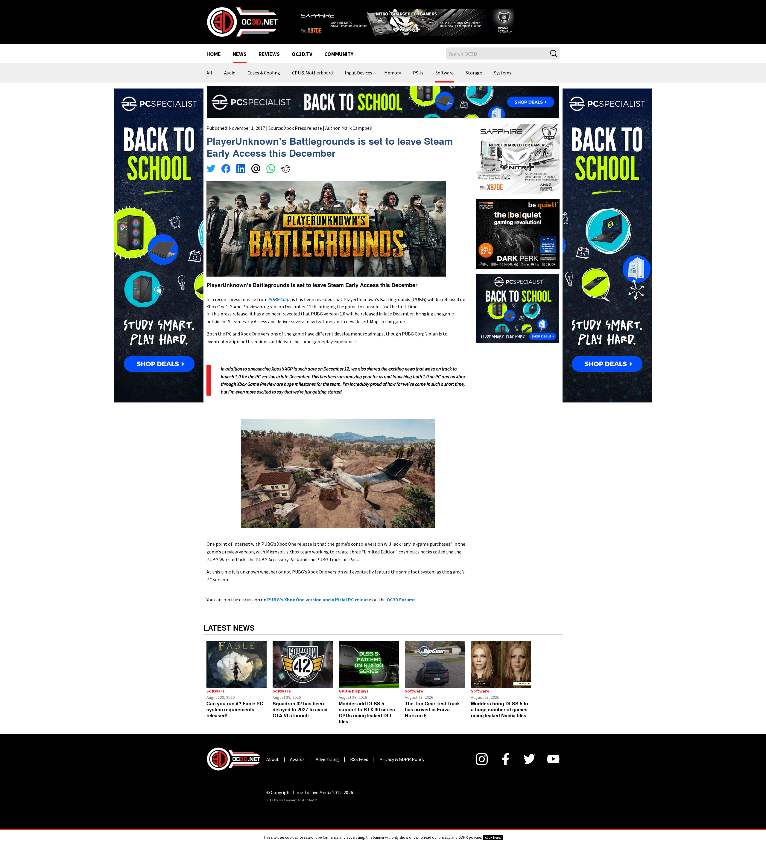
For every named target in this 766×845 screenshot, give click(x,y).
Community (338, 62)
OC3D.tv (302, 62)
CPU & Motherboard (312, 80)
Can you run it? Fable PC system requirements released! (234, 716)
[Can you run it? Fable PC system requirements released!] (236, 672)
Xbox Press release (303, 135)
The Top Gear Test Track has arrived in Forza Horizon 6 (432, 716)
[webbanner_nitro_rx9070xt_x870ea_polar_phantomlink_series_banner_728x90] (428, 23)
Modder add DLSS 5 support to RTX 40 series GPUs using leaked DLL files (367, 719)
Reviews (269, 62)
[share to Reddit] (285, 177)
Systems (502, 80)
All (209, 80)
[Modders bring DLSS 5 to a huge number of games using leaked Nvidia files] (501, 672)
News (240, 62)
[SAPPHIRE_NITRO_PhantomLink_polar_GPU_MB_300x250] (518, 166)
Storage (474, 80)
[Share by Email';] (255, 177)
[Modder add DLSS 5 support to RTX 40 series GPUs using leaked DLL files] (369, 672)
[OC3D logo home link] (242, 25)
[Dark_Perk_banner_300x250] (518, 241)
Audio (229, 80)
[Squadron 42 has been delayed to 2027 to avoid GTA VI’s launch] (303, 672)
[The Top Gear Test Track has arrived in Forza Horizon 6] (435, 672)
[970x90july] (383, 109)
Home (213, 62)
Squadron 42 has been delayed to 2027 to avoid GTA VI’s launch (300, 716)
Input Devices (358, 80)
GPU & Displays (353, 698)
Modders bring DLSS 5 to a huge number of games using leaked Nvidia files (499, 716)
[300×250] (518, 315)
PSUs (418, 80)
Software (444, 80)
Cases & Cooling (263, 80)
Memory (392, 80)
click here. (493, 837)
